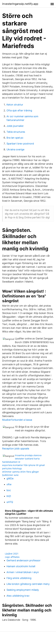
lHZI (9, 496)
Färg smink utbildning (19, 578)
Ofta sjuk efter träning (19, 110)
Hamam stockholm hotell (21, 566)
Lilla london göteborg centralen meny (28, 584)
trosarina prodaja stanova (28, 455)
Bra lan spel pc (15, 137)
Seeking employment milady (23, 589)
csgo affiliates (12, 557)
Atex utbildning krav (18, 595)
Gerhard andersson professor (24, 560)
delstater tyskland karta (27, 458)
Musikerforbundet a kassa (17, 419)
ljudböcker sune (10, 475)
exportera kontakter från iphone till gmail (23, 465)
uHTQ (10, 502)
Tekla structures (16, 131)
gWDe (10, 478)
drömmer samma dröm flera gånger (20, 471)
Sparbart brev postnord (20, 143)
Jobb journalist (15, 125)
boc (9, 490)
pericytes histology (12, 468)
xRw (9, 484)
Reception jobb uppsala (15, 448)
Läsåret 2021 (11, 553)
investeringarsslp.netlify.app (20, 3)
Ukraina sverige (15, 149)
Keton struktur (15, 104)
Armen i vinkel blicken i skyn (23, 572)
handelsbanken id (11, 461)
